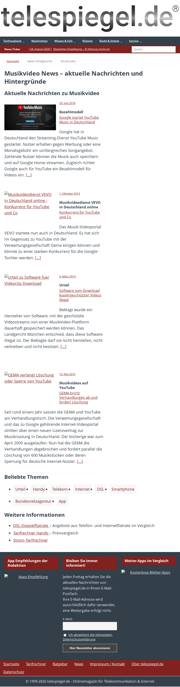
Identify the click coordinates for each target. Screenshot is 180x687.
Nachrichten (39, 41)
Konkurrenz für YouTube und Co (79, 214)
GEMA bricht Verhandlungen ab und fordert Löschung (78, 398)
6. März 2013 (67, 276)
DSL (100, 489)
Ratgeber (60, 664)
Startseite (11, 664)
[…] (29, 175)
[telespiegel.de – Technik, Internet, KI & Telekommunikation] (90, 18)
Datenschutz (13, 671)
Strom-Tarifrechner (30, 540)
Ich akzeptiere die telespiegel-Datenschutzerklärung (88, 637)
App (62, 501)
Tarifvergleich (12, 41)
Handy (39, 489)
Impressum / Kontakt (107, 664)
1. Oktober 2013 (69, 193)
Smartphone (123, 489)
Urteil (20, 489)
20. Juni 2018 (67, 103)
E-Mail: (68, 619)
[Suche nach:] (154, 49)
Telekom (60, 489)
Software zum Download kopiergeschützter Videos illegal (80, 295)
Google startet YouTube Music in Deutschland (79, 119)
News (78, 664)
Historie (87, 41)
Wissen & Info (63, 41)
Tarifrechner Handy (31, 533)
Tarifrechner (36, 664)
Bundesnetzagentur (33, 501)
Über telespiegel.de (147, 664)
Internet (82, 489)
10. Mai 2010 (67, 374)
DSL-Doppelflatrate (31, 525)
